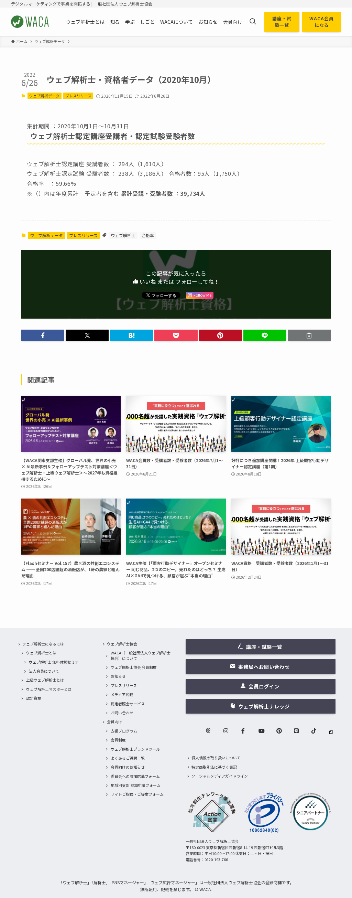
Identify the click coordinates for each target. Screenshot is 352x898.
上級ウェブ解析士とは (45, 680)
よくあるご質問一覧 (128, 758)
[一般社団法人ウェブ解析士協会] (30, 21)
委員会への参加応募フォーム (135, 776)
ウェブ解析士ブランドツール (135, 749)
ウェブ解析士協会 (122, 643)
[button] (42, 335)
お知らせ (118, 676)
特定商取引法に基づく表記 (214, 767)
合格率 (148, 235)
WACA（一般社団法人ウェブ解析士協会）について (140, 655)
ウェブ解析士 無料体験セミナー (55, 662)
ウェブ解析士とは (41, 652)
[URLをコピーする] (309, 335)
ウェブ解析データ (44, 95)
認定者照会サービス (128, 703)
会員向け (114, 721)
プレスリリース (78, 95)
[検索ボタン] (252, 22)
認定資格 (33, 698)
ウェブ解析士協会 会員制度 (134, 667)
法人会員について (44, 671)
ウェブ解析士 (123, 235)
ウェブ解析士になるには (43, 643)
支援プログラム (124, 731)
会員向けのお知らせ (128, 767)
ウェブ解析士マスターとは (49, 689)
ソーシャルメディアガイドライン (219, 776)
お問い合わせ (122, 712)
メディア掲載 (122, 694)
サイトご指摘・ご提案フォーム (137, 794)
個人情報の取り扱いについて (216, 757)
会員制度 (118, 739)
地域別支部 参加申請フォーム (136, 785)
